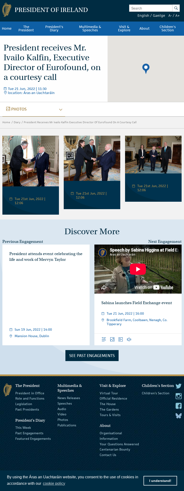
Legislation (23, 404)
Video (62, 414)
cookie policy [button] (54, 483)
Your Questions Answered (119, 444)
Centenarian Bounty (115, 449)
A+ (177, 15)
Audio (62, 409)
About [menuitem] (144, 28)
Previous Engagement (22, 241)
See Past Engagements (92, 355)
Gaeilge (159, 15)
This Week (23, 427)
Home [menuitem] (7, 28)
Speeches (65, 403)
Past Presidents (27, 409)
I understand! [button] (160, 481)
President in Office (29, 393)
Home (6, 122)
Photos (63, 420)
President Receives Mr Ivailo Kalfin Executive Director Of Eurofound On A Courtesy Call (80, 122)
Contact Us (108, 455)
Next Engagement (165, 241)
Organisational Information (111, 436)
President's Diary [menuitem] (54, 28)
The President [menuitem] (26, 28)
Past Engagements (29, 433)
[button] (146, 69)
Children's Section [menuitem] (168, 28)
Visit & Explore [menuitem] (124, 28)
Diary (17, 122)
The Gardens (109, 409)
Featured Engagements (33, 438)
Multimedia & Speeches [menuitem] (90, 28)
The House (108, 404)
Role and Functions (29, 398)
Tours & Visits (110, 415)
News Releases (69, 398)
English (143, 15)
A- (170, 15)
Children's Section (155, 393)
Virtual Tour (109, 393)
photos (16, 109)
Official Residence (113, 398)
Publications (67, 425)
